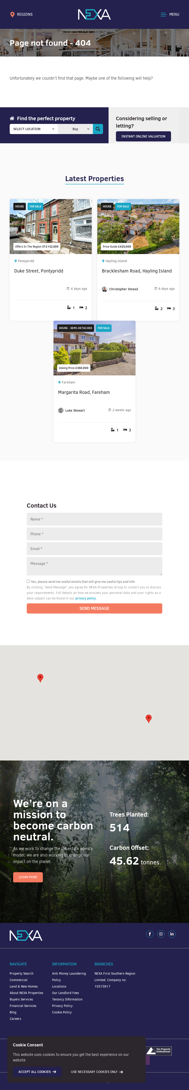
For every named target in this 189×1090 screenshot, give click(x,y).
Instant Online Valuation (143, 136)
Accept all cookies (34, 1071)
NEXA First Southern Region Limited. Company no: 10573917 (114, 980)
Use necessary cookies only (94, 1072)
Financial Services (23, 1006)
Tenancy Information (67, 999)
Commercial (18, 980)
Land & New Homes (24, 986)
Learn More (28, 877)
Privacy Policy (62, 1006)
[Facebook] (150, 934)
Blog (13, 1012)
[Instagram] (161, 934)
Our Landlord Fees (65, 993)
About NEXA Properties (26, 993)
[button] (149, 719)
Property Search (21, 973)
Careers (15, 1019)
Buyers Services (21, 999)
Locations (59, 986)
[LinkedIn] (172, 934)
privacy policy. (86, 598)
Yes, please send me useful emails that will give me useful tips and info (83, 581)
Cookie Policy (62, 1012)
